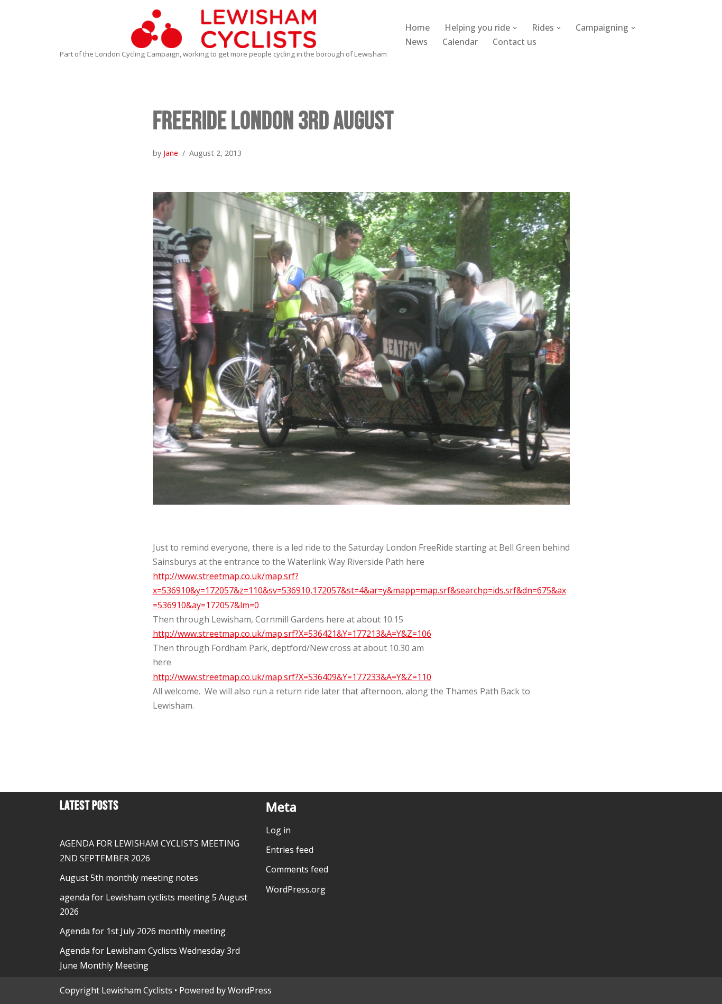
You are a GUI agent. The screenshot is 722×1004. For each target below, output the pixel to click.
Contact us (514, 42)
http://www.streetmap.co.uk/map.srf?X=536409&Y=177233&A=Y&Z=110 (292, 677)
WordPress (250, 990)
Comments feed (297, 869)
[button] (515, 28)
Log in (278, 830)
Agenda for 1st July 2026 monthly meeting (143, 931)
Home (417, 27)
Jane (170, 153)
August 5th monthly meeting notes (129, 878)
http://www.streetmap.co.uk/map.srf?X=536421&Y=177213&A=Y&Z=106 (292, 633)
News (416, 42)
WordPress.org (296, 889)
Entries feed (289, 850)
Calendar (460, 42)
